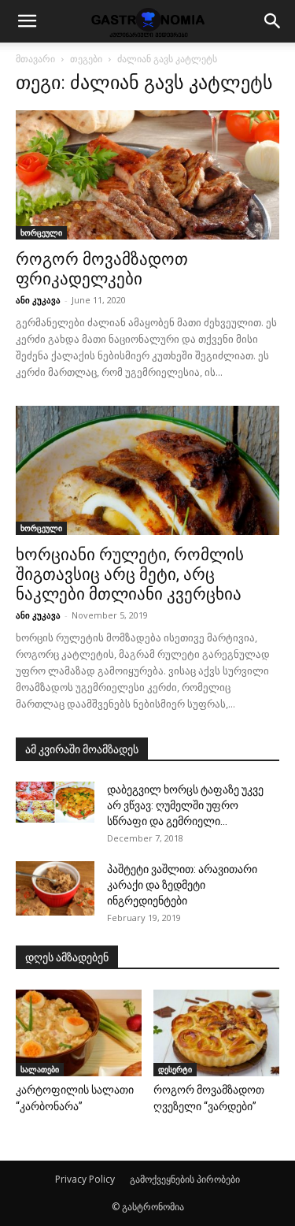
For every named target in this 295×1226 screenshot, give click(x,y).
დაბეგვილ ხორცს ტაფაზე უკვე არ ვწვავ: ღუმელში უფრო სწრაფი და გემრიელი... (185, 805)
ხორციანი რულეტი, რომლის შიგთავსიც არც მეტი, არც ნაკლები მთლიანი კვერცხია (130, 574)
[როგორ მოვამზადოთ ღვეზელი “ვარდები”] (216, 1033)
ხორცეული (41, 232)
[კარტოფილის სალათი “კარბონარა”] (79, 1033)
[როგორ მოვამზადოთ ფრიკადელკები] (147, 175)
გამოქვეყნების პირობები (185, 1179)
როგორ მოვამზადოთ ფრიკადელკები (102, 269)
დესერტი (175, 1069)
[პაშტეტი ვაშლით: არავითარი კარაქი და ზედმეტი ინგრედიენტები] (55, 888)
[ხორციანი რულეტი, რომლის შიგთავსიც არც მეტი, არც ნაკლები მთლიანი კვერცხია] (147, 470)
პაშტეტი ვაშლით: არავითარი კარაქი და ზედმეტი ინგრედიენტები (182, 885)
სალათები (39, 1069)
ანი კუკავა (38, 300)
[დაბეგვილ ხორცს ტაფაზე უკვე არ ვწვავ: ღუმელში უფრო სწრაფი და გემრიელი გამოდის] (55, 802)
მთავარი (35, 58)
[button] (27, 21)
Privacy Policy (85, 1179)
